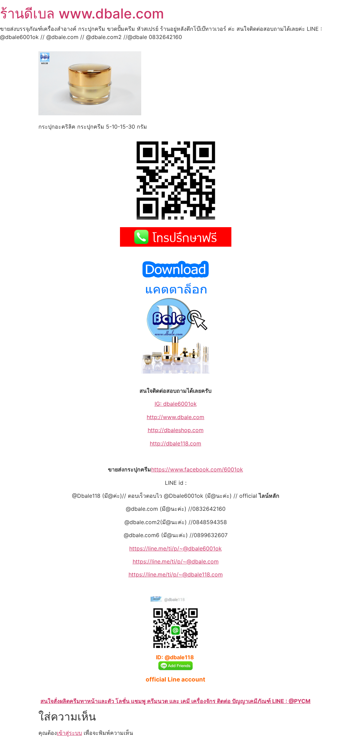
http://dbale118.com (175, 443)
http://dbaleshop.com (176, 430)
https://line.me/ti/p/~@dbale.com (176, 561)
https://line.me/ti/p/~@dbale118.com (176, 574)
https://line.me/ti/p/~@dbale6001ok (175, 548)
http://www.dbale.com (175, 417)
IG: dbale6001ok (176, 403)
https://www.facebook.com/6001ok (197, 469)
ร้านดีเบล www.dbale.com (82, 13)
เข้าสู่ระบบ (69, 732)
